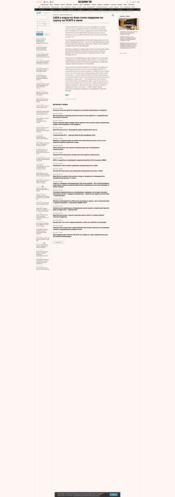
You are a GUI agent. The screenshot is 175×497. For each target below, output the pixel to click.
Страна (84, 7)
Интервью (120, 4)
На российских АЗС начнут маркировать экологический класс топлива (42, 120)
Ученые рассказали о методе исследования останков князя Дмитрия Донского (42, 77)
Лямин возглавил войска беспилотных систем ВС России (42, 100)
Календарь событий (38, 13)
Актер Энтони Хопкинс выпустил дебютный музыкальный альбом (41, 49)
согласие (78, 494)
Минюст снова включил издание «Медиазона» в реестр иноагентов (42, 246)
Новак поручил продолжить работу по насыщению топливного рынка (43, 144)
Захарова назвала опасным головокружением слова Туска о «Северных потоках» (42, 86)
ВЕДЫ (39, 7)
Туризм (133, 7)
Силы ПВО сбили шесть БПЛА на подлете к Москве (42, 268)
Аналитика (74, 7)
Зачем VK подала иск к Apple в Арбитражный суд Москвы (42, 189)
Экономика (56, 4)
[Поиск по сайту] (130, 2)
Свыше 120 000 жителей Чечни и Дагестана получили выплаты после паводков (42, 217)
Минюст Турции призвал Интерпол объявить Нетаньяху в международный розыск (42, 253)
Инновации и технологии (102, 7)
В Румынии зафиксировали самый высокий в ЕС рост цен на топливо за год (42, 113)
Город (62, 7)
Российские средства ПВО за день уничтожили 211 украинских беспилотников (43, 55)
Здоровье (116, 7)
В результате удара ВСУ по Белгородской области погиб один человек (42, 70)
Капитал (79, 7)
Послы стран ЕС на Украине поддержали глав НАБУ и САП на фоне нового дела (42, 62)
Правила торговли (46, 7)
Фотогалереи (131, 4)
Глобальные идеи (44, 4)
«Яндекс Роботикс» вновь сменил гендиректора (42, 106)
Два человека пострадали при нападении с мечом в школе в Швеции (42, 225)
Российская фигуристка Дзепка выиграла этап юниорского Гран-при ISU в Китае (43, 151)
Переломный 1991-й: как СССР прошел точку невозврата (74, 11)
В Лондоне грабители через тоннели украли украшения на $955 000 (43, 159)
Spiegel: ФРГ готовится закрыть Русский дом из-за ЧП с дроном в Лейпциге (42, 210)
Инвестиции (69, 4)
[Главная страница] (85, 2)
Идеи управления (55, 7)
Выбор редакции (56, 11)
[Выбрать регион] (127, 2)
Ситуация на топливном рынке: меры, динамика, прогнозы (101, 11)
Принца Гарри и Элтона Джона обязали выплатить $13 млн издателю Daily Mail (43, 175)
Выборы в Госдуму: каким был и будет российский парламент (130, 11)
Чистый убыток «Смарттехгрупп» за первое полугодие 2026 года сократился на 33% (43, 167)
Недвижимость (87, 4)
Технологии (75, 4)
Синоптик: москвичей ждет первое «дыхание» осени (42, 203)
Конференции (127, 7)
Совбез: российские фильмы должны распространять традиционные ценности (42, 41)
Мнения (125, 4)
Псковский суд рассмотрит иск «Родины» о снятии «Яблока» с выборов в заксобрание (42, 261)
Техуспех (111, 7)
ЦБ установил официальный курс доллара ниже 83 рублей (42, 137)
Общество (100, 4)
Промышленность (91, 7)
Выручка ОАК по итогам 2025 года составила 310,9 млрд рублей (42, 93)
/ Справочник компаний (64, 14)
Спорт (121, 7)
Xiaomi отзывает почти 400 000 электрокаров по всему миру (42, 239)
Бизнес (51, 4)
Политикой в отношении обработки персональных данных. (86, 495)
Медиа (81, 4)
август (46, 13)
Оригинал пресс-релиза (70, 99)
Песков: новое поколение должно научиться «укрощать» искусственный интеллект (43, 129)
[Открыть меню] (138, 2)
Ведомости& (67, 7)
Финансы (63, 4)
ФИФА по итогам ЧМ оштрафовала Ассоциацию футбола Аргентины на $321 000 (43, 197)
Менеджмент (106, 4)
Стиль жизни (113, 4)
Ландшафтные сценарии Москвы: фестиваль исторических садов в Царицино (42, 231)
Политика (94, 4)
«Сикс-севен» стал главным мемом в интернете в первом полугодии (42, 181)
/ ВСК (71, 14)
